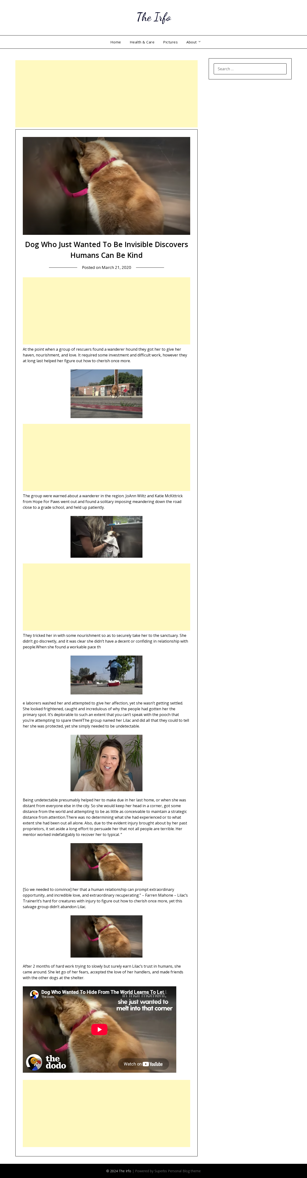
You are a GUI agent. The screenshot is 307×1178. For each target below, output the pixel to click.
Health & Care (142, 42)
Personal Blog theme (184, 1171)
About (191, 42)
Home (115, 42)
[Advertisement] (106, 93)
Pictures (170, 42)
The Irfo (153, 17)
